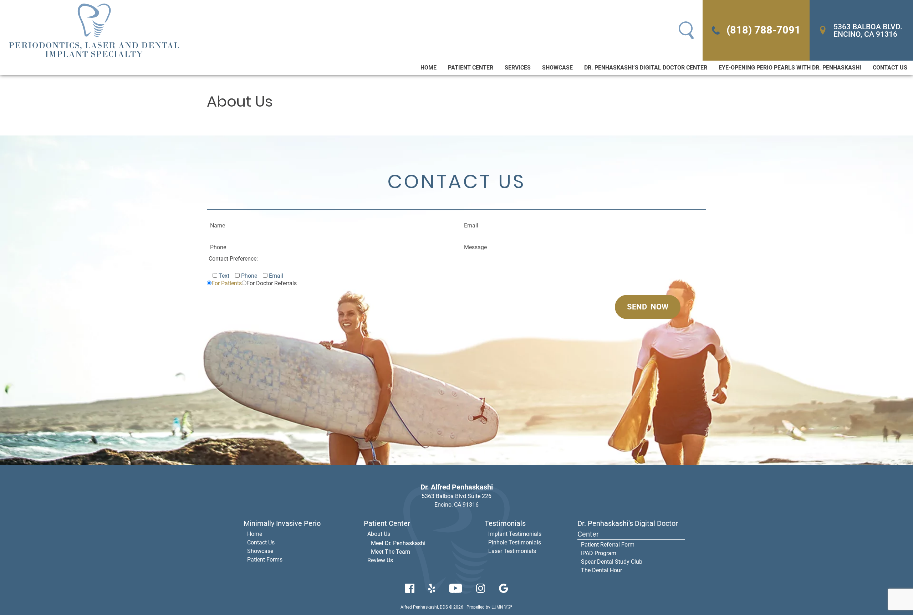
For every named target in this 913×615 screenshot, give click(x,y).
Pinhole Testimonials (514, 542)
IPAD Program (598, 553)
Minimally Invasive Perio (282, 523)
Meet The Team (390, 551)
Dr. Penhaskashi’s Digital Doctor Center (645, 67)
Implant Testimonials (514, 534)
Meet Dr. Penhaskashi (398, 543)
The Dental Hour (601, 570)
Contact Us (890, 67)
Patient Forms (264, 559)
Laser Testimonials (512, 551)
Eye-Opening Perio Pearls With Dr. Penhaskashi (790, 67)
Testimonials (505, 523)
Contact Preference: (233, 258)
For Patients (226, 283)
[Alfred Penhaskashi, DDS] (94, 30)
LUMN (497, 607)
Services (518, 67)
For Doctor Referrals (271, 283)
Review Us (380, 560)
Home (428, 67)
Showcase (557, 67)
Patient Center (470, 67)
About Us (378, 534)
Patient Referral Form (607, 544)
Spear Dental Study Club (611, 561)
